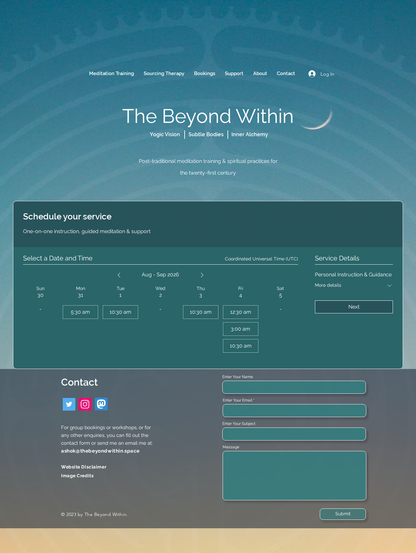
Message (231, 447)
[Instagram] (85, 404)
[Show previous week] (119, 275)
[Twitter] (69, 404)
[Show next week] (202, 275)
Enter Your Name (237, 377)
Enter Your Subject (238, 424)
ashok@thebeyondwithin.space (100, 451)
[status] (261, 259)
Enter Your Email (237, 400)
